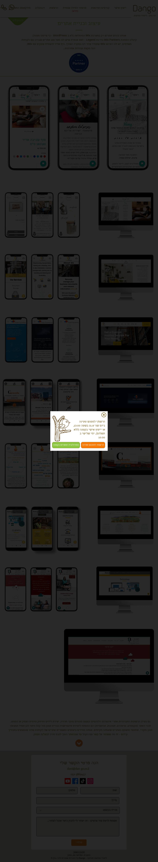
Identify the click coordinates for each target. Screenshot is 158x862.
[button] (103, 414)
